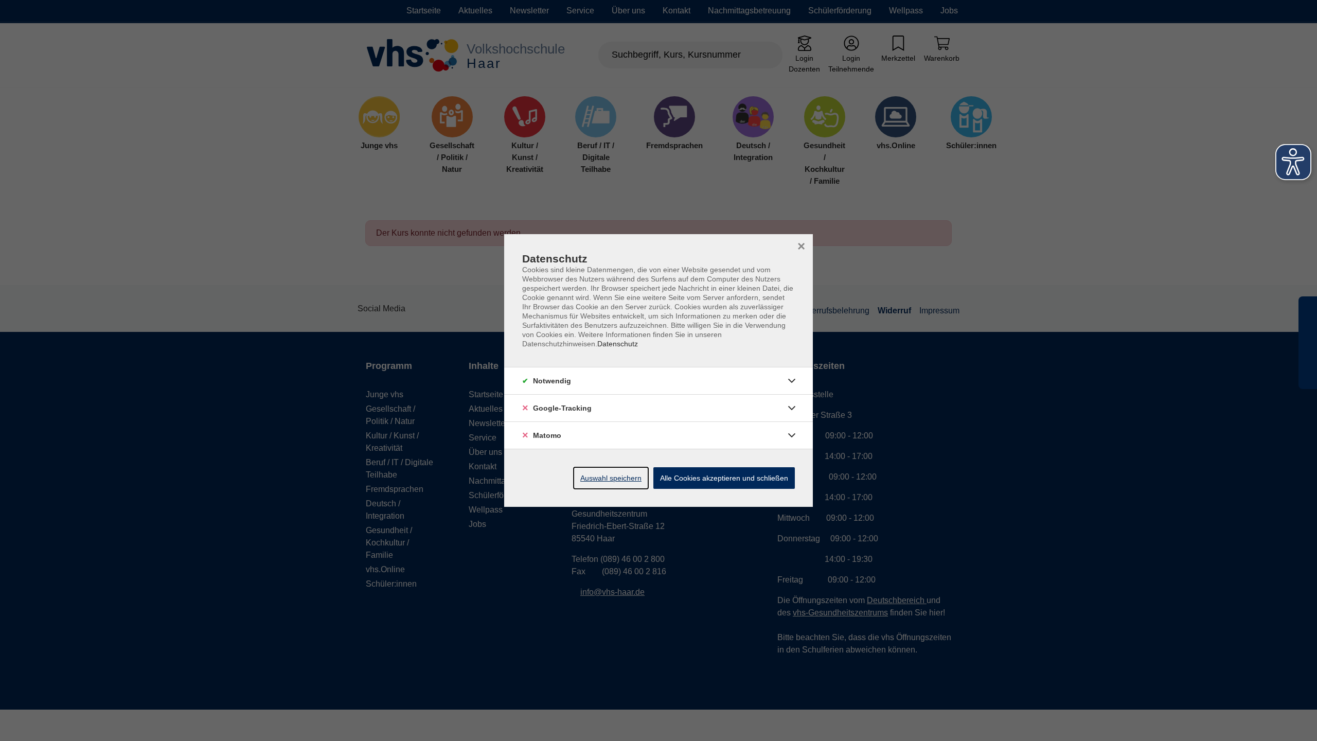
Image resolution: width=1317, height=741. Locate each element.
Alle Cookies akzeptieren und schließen (724, 478)
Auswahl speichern (611, 478)
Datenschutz (617, 344)
